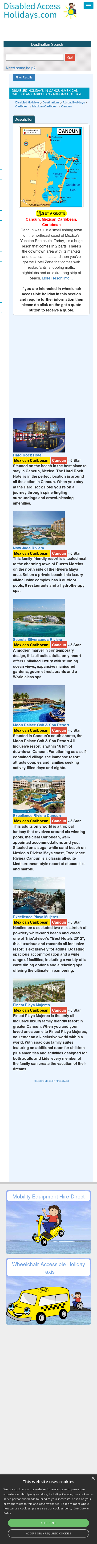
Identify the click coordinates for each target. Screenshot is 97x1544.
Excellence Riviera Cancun (37, 815)
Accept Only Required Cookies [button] (48, 1533)
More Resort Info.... (57, 278)
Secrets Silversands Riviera (37, 639)
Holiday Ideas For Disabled (51, 1081)
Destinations (51, 102)
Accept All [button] (48, 1523)
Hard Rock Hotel (27, 455)
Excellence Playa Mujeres (35, 916)
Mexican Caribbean (45, 106)
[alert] (48, 1509)
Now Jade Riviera (28, 548)
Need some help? (21, 68)
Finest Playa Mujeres (31, 1004)
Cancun (66, 106)
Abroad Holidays (74, 102)
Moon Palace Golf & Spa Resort (41, 725)
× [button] (93, 1478)
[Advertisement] (48, 363)
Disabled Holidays (27, 102)
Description (23, 119)
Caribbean (22, 106)
